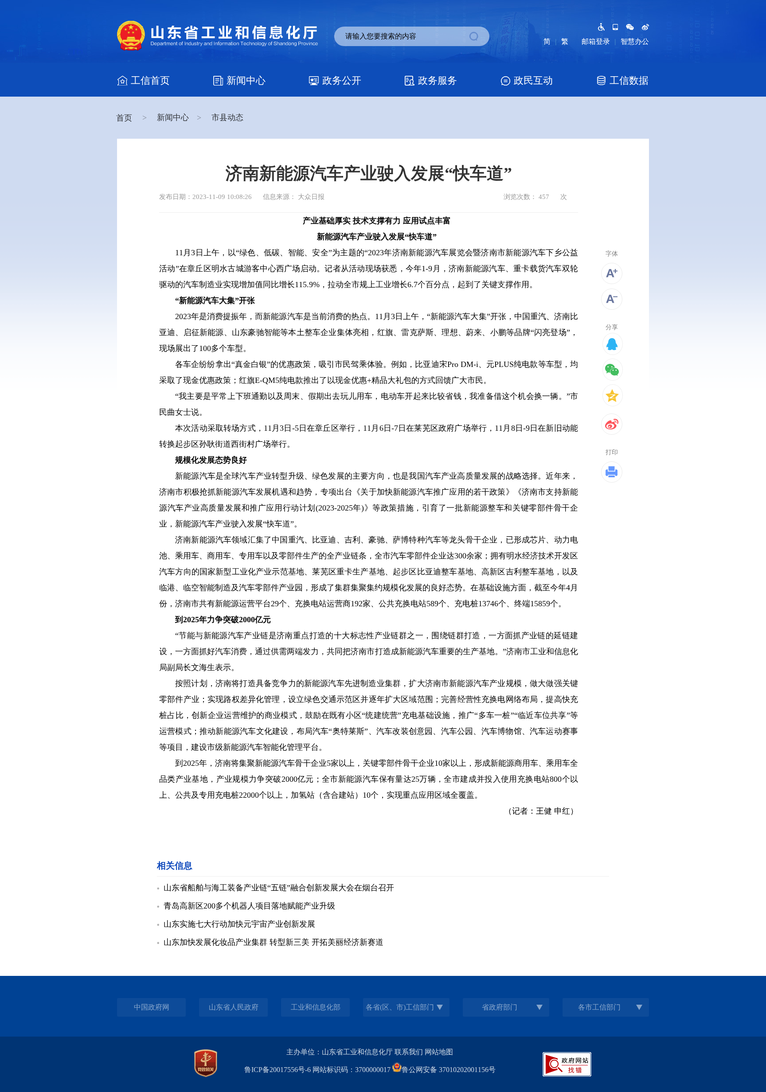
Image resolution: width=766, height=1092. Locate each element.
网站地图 (439, 1052)
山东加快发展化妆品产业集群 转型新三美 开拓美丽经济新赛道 (273, 942)
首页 (125, 117)
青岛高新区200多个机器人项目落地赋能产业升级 (249, 905)
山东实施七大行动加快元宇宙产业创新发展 (239, 924)
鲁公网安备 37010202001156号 (449, 1069)
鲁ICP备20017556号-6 (277, 1069)
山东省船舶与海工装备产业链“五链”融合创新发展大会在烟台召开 (279, 887)
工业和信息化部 (315, 1007)
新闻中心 (173, 117)
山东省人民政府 (233, 1007)
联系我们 (409, 1052)
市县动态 (227, 117)
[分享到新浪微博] (612, 424)
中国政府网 (151, 1007)
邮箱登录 (596, 41)
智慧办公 (635, 41)
